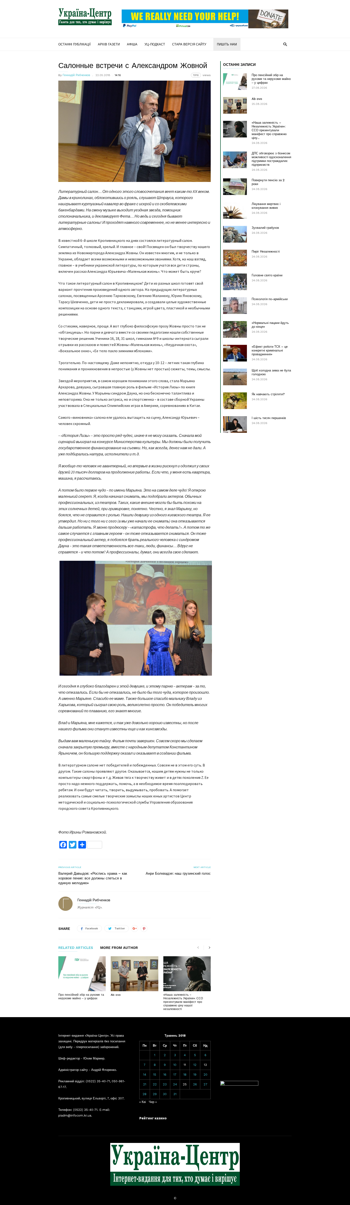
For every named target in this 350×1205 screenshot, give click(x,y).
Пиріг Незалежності (266, 251)
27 (205, 1084)
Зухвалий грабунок (265, 227)
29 (155, 1094)
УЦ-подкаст (155, 44)
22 (155, 1084)
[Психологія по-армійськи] (235, 305)
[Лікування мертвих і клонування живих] (235, 210)
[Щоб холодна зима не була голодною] (235, 377)
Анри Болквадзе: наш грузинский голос (178, 873)
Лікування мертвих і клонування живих (266, 206)
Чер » (153, 1102)
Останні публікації (74, 44)
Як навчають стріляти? (268, 394)
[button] (285, 44)
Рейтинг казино (153, 1118)
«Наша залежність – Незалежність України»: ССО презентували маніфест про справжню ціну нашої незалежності (183, 1002)
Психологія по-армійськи (270, 299)
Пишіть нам (227, 44)
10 (174, 1065)
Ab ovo (116, 994)
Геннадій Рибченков (76, 75)
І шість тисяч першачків (269, 418)
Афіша (132, 44)
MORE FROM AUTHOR (119, 948)
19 (194, 1074)
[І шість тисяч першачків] (235, 424)
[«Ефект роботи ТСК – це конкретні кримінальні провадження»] (235, 353)
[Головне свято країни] (235, 281)
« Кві (142, 1102)
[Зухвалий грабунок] (235, 234)
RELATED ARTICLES (75, 948)
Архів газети (109, 44)
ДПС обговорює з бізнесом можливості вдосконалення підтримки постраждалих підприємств (271, 158)
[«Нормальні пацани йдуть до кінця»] (235, 329)
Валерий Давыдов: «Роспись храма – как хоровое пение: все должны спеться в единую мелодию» (92, 878)
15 (154, 1074)
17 (174, 1074)
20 (205, 1074)
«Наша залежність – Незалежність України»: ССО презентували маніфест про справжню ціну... (269, 130)
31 (174, 1094)
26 (195, 1084)
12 (194, 1065)
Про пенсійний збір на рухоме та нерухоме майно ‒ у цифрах (81, 996)
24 (175, 1084)
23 (165, 1084)
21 (144, 1084)
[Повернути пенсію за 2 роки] (235, 186)
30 (165, 1094)
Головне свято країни (267, 275)
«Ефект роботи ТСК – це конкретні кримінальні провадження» (270, 350)
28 (144, 1094)
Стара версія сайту (189, 44)
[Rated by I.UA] (239, 1084)
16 (164, 1074)
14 (144, 1074)
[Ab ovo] (134, 973)
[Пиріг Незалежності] (235, 258)
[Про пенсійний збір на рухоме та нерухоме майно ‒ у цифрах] (82, 973)
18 (184, 1074)
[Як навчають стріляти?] (235, 400)
